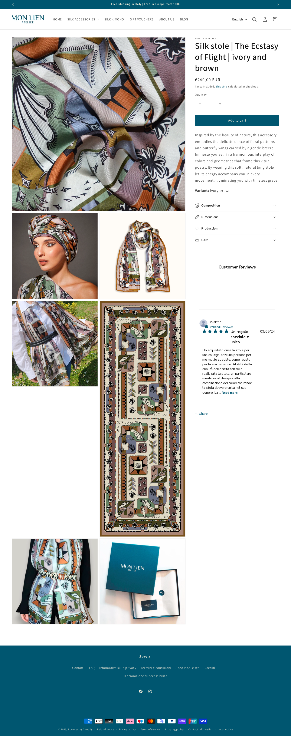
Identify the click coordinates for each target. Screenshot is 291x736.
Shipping (221, 86)
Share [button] (203, 413)
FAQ (92, 668)
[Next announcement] (278, 4)
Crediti (210, 668)
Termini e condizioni (156, 668)
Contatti (78, 668)
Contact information (200, 729)
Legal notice (225, 729)
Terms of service (150, 729)
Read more (230, 393)
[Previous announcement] (13, 4)
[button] (83, 19)
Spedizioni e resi (188, 668)
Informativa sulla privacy (117, 668)
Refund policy (105, 729)
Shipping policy (174, 729)
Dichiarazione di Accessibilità (145, 675)
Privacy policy (127, 729)
